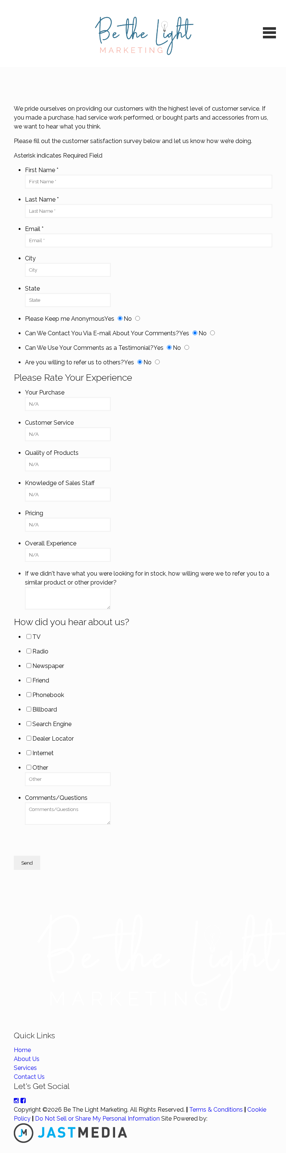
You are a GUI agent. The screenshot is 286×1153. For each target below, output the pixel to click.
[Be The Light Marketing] (143, 33)
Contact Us (29, 1076)
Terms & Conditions (216, 1109)
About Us (26, 1058)
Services (25, 1067)
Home (22, 1050)
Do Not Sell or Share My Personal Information (97, 1118)
